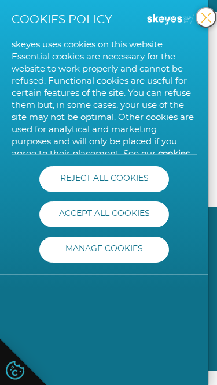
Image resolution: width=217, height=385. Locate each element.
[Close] (206, 17)
